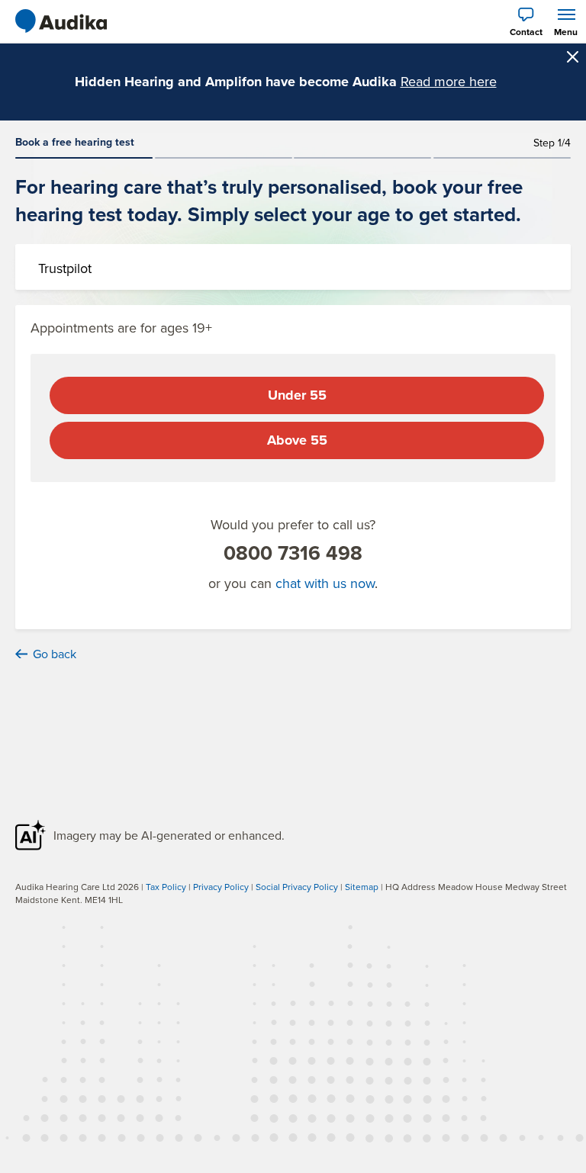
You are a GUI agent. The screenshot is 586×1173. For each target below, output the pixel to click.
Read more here (449, 81)
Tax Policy (166, 886)
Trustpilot (65, 268)
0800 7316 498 (293, 552)
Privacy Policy (221, 886)
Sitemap (361, 886)
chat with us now (325, 583)
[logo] (61, 21)
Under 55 (297, 395)
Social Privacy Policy (297, 886)
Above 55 (297, 440)
